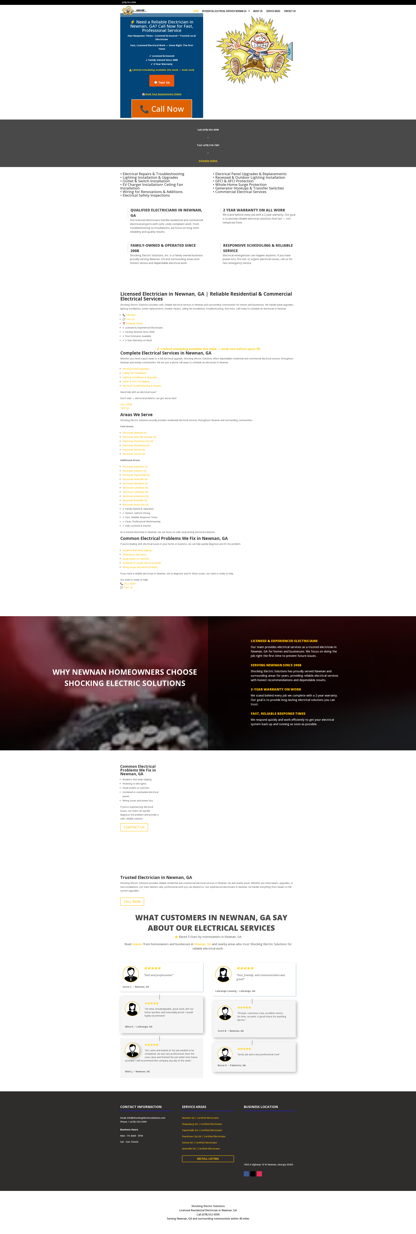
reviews (137, 944)
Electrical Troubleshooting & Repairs (142, 385)
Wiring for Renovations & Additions (153, 191)
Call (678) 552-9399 (208, 129)
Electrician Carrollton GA (135, 487)
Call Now (130, 314)
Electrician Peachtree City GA (138, 441)
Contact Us (290, 11)
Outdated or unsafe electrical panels (142, 562)
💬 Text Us (162, 82)
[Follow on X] (252, 1173)
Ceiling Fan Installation (135, 373)
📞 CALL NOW (128, 583)
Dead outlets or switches (136, 558)
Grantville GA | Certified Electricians (201, 1148)
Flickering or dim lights (134, 554)
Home (196, 11)
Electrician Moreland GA (135, 483)
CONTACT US (134, 827)
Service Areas (273, 11)
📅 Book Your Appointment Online (162, 94)
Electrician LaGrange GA (135, 491)
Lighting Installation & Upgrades (150, 177)
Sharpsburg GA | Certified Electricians (202, 1124)
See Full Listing (208, 1158)
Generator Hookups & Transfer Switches (249, 188)
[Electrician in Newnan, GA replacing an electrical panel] (231, 813)
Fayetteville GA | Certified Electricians (202, 1130)
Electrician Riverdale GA (135, 500)
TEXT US (124, 408)
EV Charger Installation (142, 184)
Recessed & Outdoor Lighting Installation (250, 177)
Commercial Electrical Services (240, 191)
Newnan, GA (202, 944)
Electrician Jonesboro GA (136, 496)
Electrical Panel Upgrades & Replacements (251, 173)
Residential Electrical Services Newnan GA (224, 11)
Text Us (130, 319)
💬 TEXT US (126, 587)
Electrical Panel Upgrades (136, 368)
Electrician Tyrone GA (134, 453)
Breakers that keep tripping (137, 550)
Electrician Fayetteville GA (136, 474)
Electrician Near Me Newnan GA (139, 436)
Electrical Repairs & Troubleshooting (153, 173)
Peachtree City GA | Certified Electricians (204, 1136)
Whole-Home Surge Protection (241, 184)
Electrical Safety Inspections (146, 195)
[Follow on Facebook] (246, 1173)
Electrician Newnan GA (134, 432)
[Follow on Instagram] (259, 1173)
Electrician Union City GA (136, 504)
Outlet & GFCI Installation (136, 381)
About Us (258, 11)
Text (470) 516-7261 (208, 145)
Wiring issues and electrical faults (140, 567)
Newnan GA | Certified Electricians (200, 1117)
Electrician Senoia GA (134, 449)
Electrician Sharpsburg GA (136, 445)
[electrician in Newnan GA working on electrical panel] (185, 813)
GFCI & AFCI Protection (234, 180)
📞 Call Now (162, 108)
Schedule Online (208, 160)
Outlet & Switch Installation (146, 180)
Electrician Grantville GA (135, 479)
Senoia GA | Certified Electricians (199, 1142)
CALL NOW (126, 404)
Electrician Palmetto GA (135, 466)
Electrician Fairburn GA (134, 470)
